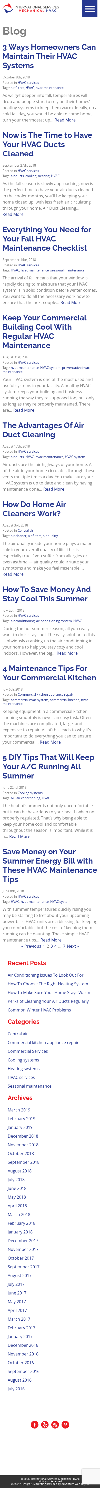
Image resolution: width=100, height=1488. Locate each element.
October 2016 (21, 1362)
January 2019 (20, 1127)
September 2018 (23, 1162)
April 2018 (17, 1206)
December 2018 (23, 1136)
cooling (30, 176)
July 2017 (16, 1284)
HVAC (30, 88)
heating (43, 176)
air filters (17, 88)
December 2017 (23, 1240)
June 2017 (17, 1293)
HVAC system (50, 368)
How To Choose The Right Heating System (48, 984)
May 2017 (17, 1301)
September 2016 (23, 1371)
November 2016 (23, 1354)
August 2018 (20, 1171)
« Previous (31, 946)
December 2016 (23, 1345)
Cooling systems (30, 793)
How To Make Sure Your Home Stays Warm (49, 992)
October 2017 (21, 1258)
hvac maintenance (50, 88)
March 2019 (19, 1110)
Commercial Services (28, 1051)
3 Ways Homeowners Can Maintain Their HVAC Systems (49, 56)
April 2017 (17, 1310)
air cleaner (18, 536)
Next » (73, 946)
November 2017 (23, 1249)
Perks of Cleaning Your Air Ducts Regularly (48, 1001)
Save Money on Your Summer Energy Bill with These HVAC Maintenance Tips (50, 865)
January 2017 (20, 1336)
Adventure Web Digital (75, 1484)
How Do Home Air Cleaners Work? (34, 509)
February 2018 (21, 1223)
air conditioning (23, 621)
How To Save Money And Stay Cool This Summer (47, 594)
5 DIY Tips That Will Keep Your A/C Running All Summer (48, 766)
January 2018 (20, 1232)
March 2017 (19, 1319)
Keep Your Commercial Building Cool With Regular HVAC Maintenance (44, 331)
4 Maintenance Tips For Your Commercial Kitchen (49, 673)
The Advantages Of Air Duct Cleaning (43, 430)
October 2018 (21, 1153)
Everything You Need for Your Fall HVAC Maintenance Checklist (47, 238)
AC (13, 798)
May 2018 (17, 1197)
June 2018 (17, 1188)
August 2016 (20, 1380)
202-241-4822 (52, 1452)
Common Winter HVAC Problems (39, 1010)
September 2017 (23, 1267)
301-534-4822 (52, 1458)
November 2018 (23, 1145)
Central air (25, 530)
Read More (65, 120)
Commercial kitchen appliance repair (45, 694)
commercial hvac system (29, 700)
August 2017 (20, 1275)
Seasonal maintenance (30, 1086)
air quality (50, 536)
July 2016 (16, 1389)
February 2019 (21, 1118)
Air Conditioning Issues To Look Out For (46, 975)
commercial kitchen (64, 700)
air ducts (17, 176)
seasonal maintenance (67, 270)
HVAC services (28, 82)
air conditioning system (54, 621)
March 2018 (19, 1214)
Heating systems (24, 1068)
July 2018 (16, 1179)
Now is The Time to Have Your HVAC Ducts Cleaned (47, 144)
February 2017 (21, 1328)
